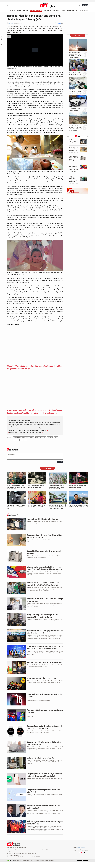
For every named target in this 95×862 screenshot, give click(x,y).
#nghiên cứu (50, 437)
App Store (79, 860)
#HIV (21, 439)
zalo (79, 852)
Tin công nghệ (13, 515)
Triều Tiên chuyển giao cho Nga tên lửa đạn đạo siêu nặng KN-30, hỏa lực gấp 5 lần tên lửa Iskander (75, 55)
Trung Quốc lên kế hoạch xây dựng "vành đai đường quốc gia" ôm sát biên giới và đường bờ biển (75, 128)
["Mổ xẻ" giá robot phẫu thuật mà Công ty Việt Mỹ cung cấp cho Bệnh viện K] (78, 83)
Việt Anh (11, 23)
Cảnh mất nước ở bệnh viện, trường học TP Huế (75, 73)
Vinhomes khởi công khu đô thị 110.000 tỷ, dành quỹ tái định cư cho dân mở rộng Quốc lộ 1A (57, 487)
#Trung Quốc (42, 437)
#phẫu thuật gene (25, 437)
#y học (56, 437)
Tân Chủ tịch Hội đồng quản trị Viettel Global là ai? (44, 662)
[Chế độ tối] (80, 5)
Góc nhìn (19, 10)
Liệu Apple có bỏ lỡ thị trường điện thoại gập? (73, 141)
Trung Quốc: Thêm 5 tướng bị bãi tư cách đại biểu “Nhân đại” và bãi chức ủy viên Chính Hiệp (16, 487)
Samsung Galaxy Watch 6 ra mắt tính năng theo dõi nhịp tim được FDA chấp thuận (45, 727)
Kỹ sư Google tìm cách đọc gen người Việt (19, 420)
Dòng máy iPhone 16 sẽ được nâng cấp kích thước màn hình (44, 695)
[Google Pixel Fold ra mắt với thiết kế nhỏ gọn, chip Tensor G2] (83, 158)
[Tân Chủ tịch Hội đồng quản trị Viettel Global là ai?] (16, 667)
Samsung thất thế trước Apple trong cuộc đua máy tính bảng (45, 711)
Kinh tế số (25, 10)
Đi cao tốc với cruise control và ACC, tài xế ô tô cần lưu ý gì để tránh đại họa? (16, 506)
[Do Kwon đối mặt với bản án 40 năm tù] (16, 763)
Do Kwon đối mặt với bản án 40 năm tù (40, 758)
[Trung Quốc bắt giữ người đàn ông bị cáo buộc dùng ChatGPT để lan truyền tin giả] (16, 619)
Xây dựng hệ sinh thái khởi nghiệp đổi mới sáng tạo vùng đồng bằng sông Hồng (45, 631)
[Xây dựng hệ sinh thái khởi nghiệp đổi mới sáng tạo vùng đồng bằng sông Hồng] (16, 635)
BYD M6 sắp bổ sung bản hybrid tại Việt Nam (75, 109)
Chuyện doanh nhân (72, 10)
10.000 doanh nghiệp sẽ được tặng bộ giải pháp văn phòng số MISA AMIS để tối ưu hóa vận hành (45, 647)
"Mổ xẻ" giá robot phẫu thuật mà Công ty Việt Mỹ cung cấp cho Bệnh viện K (75, 91)
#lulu (32, 437)
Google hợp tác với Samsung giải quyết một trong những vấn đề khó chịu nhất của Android (44, 775)
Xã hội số (12, 10)
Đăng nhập (85, 5)
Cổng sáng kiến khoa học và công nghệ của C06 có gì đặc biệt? (77, 486)
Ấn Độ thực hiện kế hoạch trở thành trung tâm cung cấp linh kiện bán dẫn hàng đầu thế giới (74, 180)
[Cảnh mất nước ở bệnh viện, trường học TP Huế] (78, 65)
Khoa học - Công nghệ (36, 10)
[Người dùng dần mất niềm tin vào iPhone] (16, 683)
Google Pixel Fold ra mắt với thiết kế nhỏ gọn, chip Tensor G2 (73, 159)
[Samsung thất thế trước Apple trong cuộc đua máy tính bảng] (16, 715)
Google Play (85, 860)
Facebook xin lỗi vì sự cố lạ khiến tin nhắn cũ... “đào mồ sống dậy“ (25, 432)
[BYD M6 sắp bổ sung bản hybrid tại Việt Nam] (78, 101)
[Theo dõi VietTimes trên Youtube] (81, 852)
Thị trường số (47, 10)
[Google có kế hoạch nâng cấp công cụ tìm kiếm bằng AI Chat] (16, 794)
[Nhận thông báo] (77, 5)
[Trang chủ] (7, 10)
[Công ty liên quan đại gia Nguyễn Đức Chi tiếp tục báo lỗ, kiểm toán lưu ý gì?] (78, 497)
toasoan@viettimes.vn (80, 847)
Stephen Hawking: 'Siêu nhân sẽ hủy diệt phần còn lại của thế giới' (25, 428)
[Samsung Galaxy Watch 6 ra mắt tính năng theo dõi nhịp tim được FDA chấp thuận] (16, 731)
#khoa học (16, 439)
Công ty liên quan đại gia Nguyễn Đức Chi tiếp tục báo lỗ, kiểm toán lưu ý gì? (78, 505)
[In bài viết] (55, 23)
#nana (36, 437)
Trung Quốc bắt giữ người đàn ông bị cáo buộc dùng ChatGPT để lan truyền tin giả (43, 615)
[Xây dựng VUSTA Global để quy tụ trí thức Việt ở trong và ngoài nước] (37, 497)
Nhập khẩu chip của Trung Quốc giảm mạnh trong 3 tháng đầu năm (45, 600)
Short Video (56, 10)
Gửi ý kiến (60, 461)
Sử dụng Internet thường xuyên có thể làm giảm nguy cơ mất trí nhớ (44, 743)
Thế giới (63, 10)
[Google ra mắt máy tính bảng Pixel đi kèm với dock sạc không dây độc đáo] (83, 149)
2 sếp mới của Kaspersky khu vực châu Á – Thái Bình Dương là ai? (43, 806)
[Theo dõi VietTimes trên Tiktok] (84, 852)
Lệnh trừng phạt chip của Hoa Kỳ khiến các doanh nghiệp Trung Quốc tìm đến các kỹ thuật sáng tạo (73, 168)
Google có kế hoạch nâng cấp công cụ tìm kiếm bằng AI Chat (43, 791)
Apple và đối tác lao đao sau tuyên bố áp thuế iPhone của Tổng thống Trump (28, 430)
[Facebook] (52, 23)
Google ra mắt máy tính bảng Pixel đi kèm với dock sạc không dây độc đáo (73, 150)
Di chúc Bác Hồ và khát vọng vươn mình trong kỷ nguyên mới (36, 486)
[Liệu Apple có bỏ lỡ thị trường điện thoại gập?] (83, 141)
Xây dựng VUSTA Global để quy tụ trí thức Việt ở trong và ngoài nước (37, 505)
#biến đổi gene (17, 437)
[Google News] (60, 23)
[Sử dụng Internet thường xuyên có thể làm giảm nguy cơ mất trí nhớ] (16, 747)
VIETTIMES (47, 5)
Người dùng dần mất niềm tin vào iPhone (41, 678)
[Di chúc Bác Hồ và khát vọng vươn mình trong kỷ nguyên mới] (37, 478)
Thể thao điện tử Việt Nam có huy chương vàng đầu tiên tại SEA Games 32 (45, 822)
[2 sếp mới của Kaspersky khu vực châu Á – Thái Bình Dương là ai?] (16, 810)
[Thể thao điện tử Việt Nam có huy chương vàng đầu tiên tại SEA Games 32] (16, 826)
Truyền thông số (83, 10)
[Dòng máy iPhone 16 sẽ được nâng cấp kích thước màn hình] (16, 699)
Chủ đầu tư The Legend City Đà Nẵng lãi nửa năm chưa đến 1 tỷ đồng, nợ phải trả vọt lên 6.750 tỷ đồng (58, 506)
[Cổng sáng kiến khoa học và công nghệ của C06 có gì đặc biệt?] (78, 478)
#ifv (25, 439)
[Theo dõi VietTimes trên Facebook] (77, 852)
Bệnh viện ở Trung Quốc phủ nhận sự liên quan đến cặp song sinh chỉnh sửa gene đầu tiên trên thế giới (34, 422)
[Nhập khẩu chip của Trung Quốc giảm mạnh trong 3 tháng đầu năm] (16, 603)
